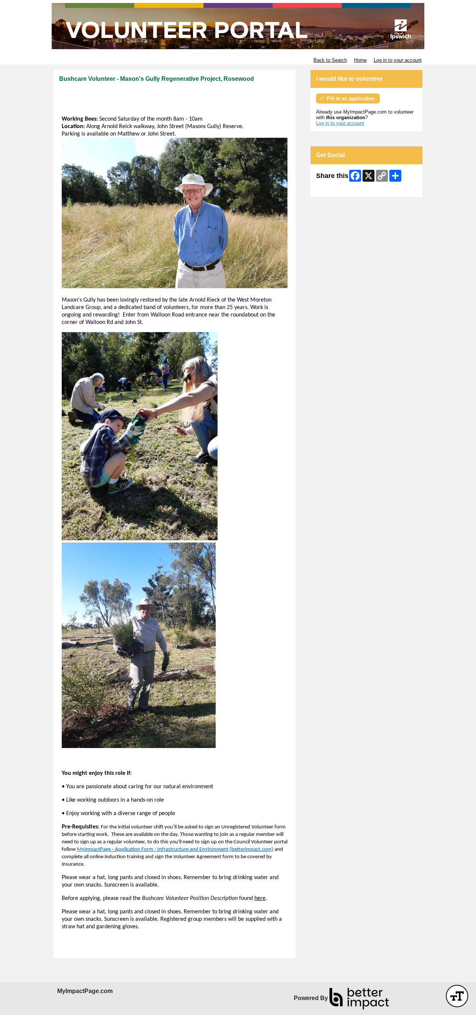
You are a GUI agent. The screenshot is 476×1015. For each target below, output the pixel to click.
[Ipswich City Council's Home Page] (238, 26)
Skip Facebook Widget (340, 188)
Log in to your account (398, 60)
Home (360, 60)
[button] (457, 996)
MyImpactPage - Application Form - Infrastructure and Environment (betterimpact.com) (175, 849)
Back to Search (330, 60)
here (260, 898)
